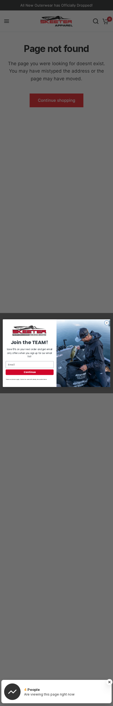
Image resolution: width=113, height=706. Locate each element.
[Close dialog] (106, 322)
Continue (30, 372)
